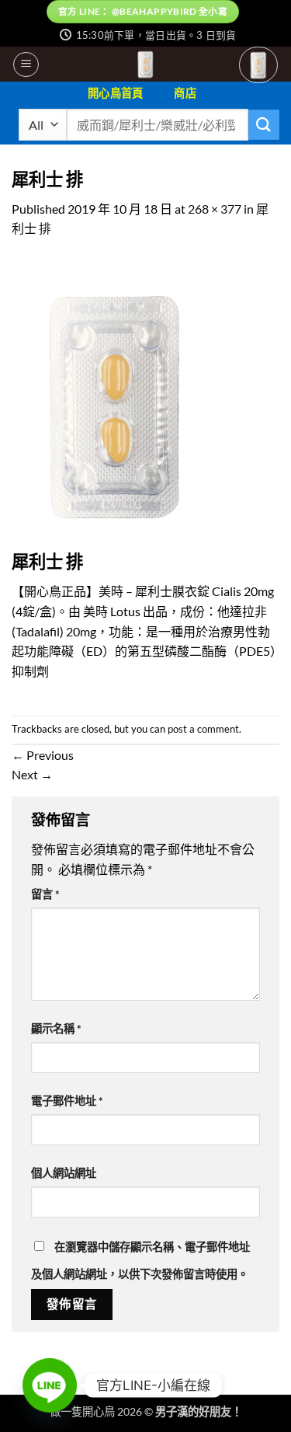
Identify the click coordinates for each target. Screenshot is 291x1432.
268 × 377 (214, 208)
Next (32, 774)
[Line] (50, 1385)
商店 (185, 92)
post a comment (203, 729)
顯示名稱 (56, 1028)
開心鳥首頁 (115, 92)
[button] (26, 64)
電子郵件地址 (67, 1100)
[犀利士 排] (116, 402)
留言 (45, 894)
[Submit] (263, 125)
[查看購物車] (258, 65)
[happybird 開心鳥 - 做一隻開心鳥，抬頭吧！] (145, 64)
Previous (43, 754)
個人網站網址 (63, 1172)
